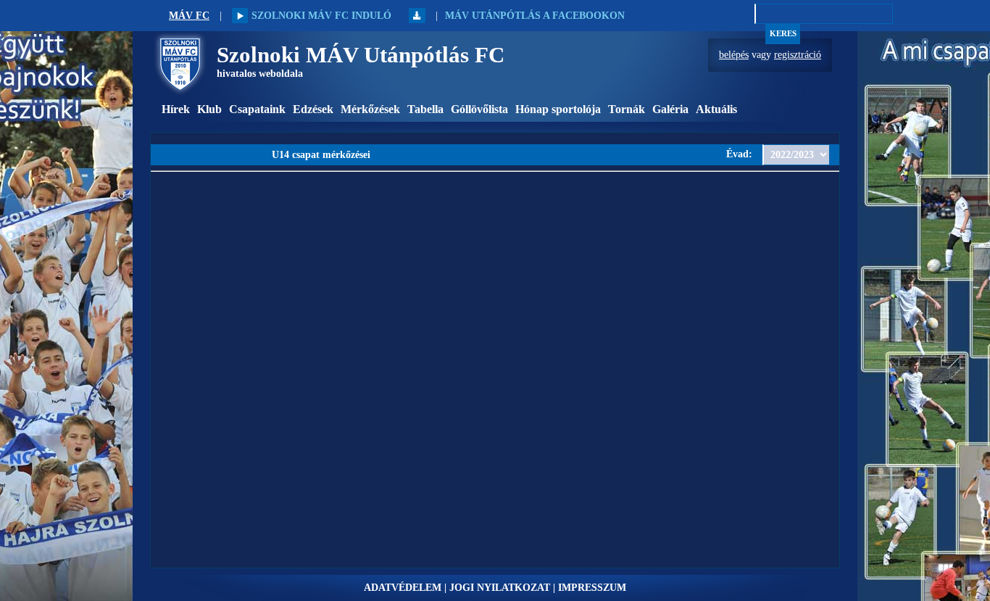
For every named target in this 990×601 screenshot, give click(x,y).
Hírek (176, 109)
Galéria (670, 109)
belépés (734, 54)
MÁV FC (189, 15)
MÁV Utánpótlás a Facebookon (535, 15)
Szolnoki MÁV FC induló (321, 15)
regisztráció (797, 54)
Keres (783, 33)
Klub (209, 109)
